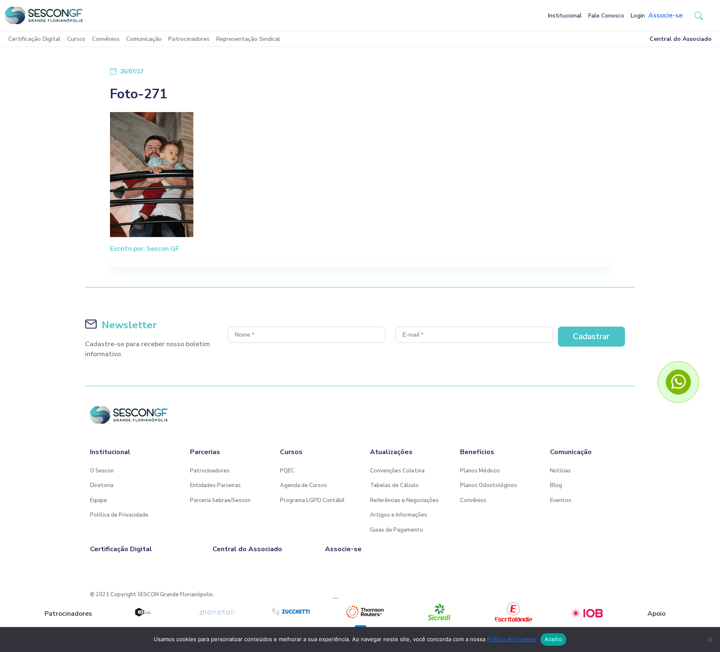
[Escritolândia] (513, 612)
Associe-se (665, 15)
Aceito (553, 639)
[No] (709, 639)
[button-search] (698, 15)
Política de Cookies (511, 639)
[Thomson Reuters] (365, 612)
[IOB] (587, 612)
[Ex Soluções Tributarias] (142, 612)
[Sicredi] (439, 612)
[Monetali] (216, 612)
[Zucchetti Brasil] (291, 612)
